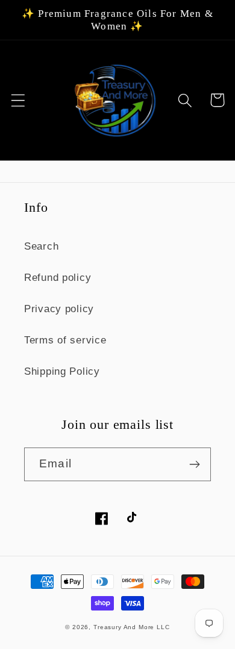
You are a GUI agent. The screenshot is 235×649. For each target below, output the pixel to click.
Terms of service (65, 340)
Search (41, 246)
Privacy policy (59, 309)
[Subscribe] (194, 464)
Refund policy (57, 277)
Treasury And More (125, 627)
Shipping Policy (62, 371)
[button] (18, 100)
